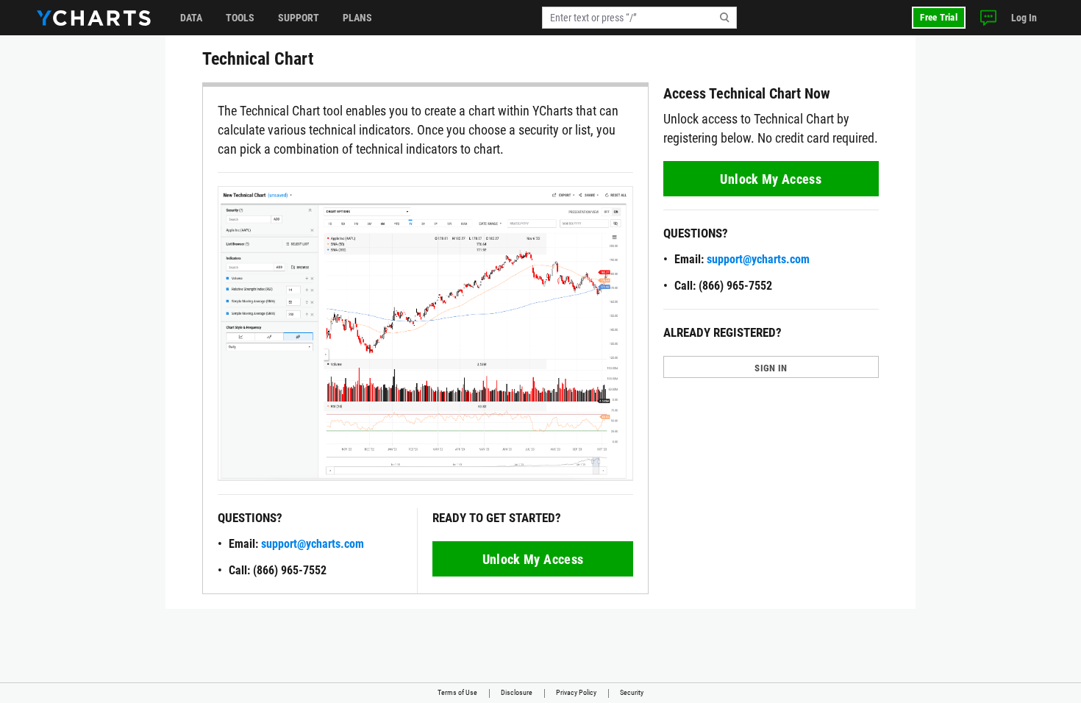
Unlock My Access (533, 559)
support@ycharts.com (312, 544)
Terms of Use (457, 692)
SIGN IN (770, 368)
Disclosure (516, 692)
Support (298, 18)
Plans (357, 18)
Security (631, 692)
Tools (240, 18)
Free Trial (938, 17)
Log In (1024, 18)
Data (191, 18)
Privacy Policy (576, 692)
